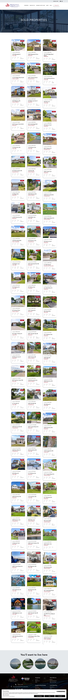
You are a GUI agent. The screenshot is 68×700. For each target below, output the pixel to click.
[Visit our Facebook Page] (60, 1)
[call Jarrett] (15, 684)
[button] (26, 5)
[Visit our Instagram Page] (62, 1)
